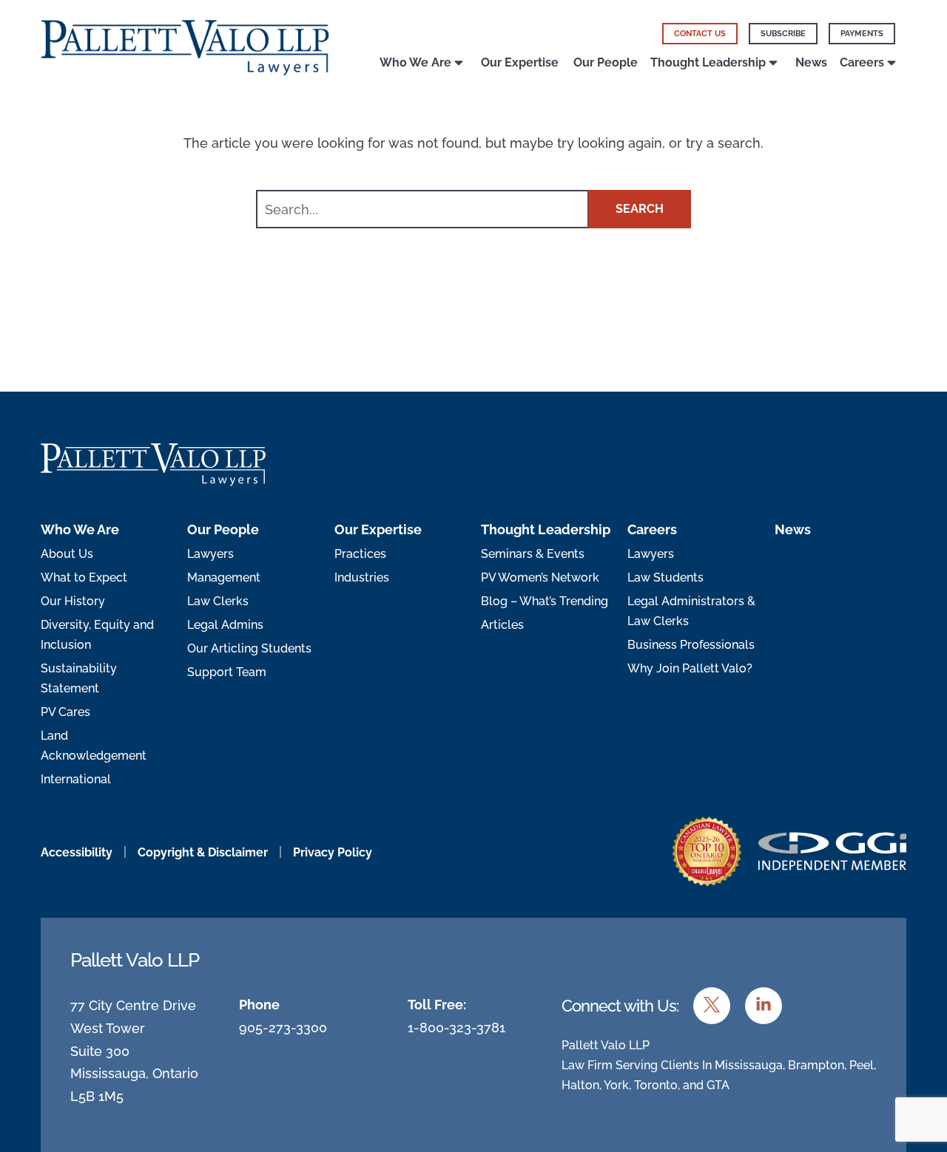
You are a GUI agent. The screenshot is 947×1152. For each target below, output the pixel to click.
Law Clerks (218, 601)
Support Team (226, 672)
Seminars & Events (532, 554)
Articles (502, 625)
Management (223, 577)
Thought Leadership (708, 62)
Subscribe (783, 33)
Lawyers (210, 554)
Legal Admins (225, 625)
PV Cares (65, 712)
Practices (360, 554)
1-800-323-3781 (456, 1027)
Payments (861, 33)
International (76, 779)
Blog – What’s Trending (544, 601)
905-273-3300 (283, 1027)
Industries (361, 577)
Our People (605, 62)
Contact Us (700, 33)
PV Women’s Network (540, 577)
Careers (862, 62)
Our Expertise (520, 62)
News (811, 62)
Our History (73, 601)
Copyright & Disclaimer (203, 852)
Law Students (665, 577)
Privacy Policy (332, 852)
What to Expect (84, 577)
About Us (67, 554)
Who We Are (415, 62)
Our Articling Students (249, 648)
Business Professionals (691, 645)
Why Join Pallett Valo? (689, 668)
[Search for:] (423, 210)
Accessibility (76, 852)
